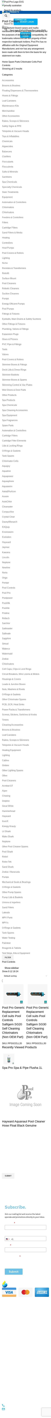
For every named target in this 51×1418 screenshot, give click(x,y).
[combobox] (9, 1239)
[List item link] (25, 709)
